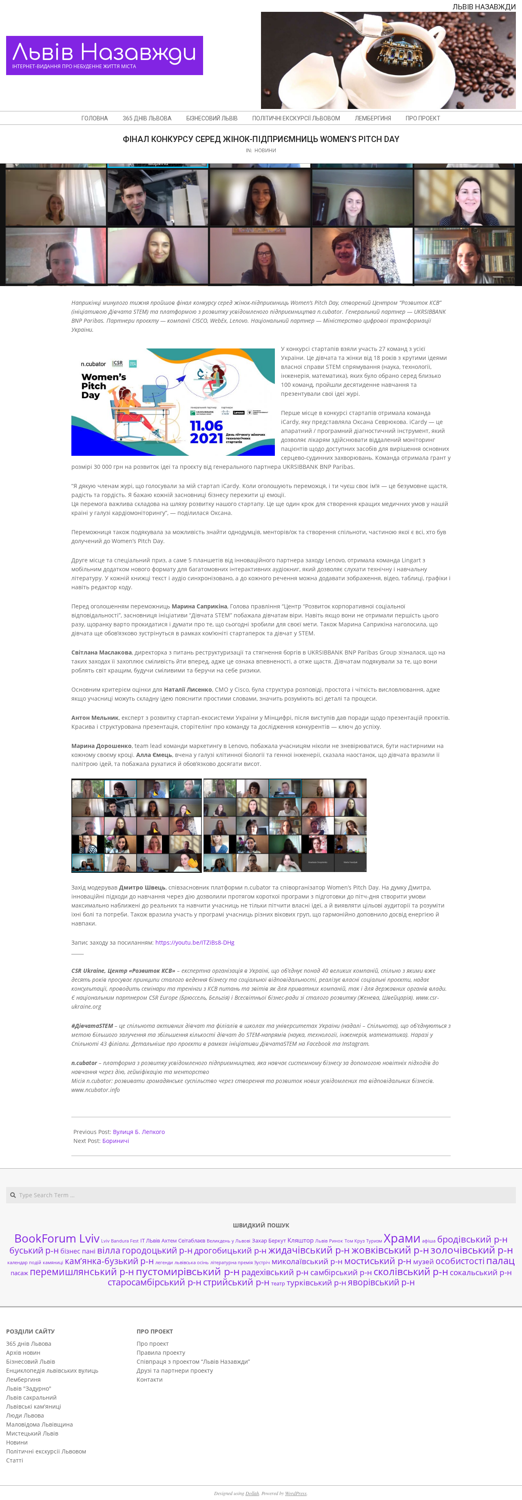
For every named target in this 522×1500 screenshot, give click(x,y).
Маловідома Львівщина (39, 1424)
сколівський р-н (411, 1271)
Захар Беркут (269, 1240)
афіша (429, 1241)
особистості (460, 1261)
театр (278, 1283)
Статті (14, 1460)
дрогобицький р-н (230, 1250)
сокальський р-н (481, 1272)
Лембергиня (23, 1379)
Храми (402, 1238)
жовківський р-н (390, 1249)
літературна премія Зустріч (240, 1262)
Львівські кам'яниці (33, 1406)
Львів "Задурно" (28, 1388)
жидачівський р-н (309, 1249)
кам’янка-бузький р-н (109, 1261)
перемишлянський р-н (82, 1271)
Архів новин (23, 1352)
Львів (321, 1241)
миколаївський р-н (307, 1261)
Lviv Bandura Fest (120, 1241)
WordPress (296, 1493)
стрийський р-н (236, 1282)
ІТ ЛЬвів (150, 1240)
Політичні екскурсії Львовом (46, 1451)
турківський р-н (316, 1282)
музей (423, 1261)
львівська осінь (192, 1262)
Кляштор (301, 1240)
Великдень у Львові (228, 1241)
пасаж (19, 1273)
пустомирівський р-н (188, 1271)
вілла (108, 1250)
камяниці (53, 1262)
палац (500, 1260)
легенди (164, 1262)
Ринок (336, 1241)
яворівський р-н (381, 1282)
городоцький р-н (157, 1250)
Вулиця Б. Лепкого (139, 1132)
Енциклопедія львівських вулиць (52, 1370)
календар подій (24, 1262)
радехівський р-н (275, 1272)
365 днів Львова (28, 1343)
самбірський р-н (341, 1272)
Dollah (252, 1493)
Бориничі (115, 1141)
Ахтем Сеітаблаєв (183, 1240)
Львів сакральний (31, 1397)
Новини (265, 150)
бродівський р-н (472, 1239)
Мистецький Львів (32, 1433)
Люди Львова (25, 1415)
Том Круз (355, 1241)
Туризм (374, 1241)
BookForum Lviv (57, 1238)
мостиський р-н (377, 1260)
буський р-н (34, 1250)
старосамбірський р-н (154, 1282)
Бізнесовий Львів (30, 1361)
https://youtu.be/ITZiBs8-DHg (194, 942)
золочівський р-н (472, 1249)
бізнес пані (77, 1251)
